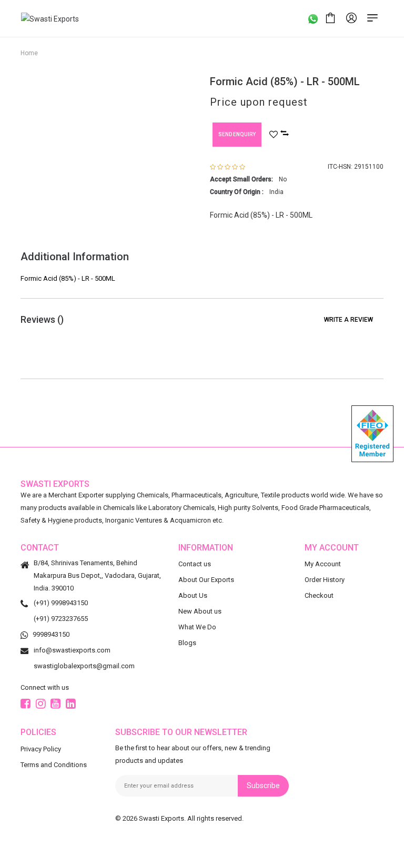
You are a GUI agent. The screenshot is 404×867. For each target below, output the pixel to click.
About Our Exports (206, 580)
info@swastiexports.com (72, 650)
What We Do (197, 627)
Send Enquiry (237, 134)
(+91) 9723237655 (61, 619)
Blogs (187, 643)
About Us (192, 595)
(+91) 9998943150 (61, 603)
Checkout (319, 595)
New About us (199, 611)
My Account (323, 564)
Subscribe (263, 785)
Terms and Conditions (54, 765)
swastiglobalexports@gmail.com (84, 666)
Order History (325, 580)
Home (29, 53)
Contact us (194, 564)
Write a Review (348, 319)
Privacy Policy (41, 749)
